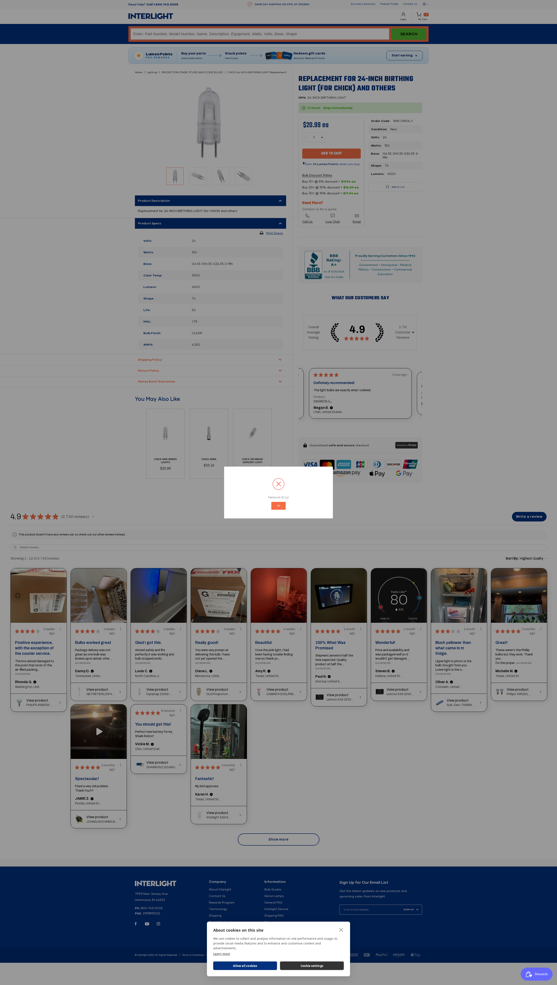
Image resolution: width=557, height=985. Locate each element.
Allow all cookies (245, 966)
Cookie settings (312, 966)
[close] (341, 929)
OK (278, 505)
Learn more (221, 954)
